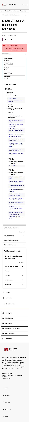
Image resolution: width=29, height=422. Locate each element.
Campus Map (8, 409)
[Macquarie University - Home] (4, 5)
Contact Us (7, 395)
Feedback (7, 388)
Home (2, 10)
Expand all (21, 231)
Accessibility (7, 402)
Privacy (6, 416)
